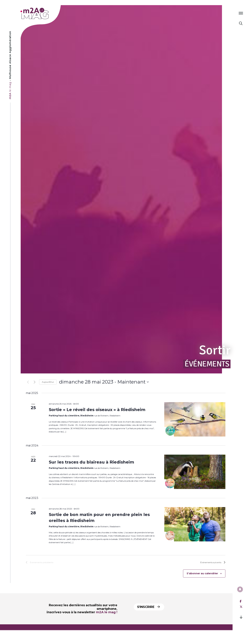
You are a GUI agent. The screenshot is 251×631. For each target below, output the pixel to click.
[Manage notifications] (240, 589)
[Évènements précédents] (28, 382)
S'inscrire (146, 607)
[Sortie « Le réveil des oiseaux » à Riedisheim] (194, 419)
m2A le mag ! (106, 612)
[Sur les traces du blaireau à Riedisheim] (194, 472)
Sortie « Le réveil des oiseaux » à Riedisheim (97, 409)
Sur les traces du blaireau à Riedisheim (91, 462)
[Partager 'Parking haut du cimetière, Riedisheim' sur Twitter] (241, 606)
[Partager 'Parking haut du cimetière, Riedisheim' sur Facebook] (240, 601)
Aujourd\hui (48, 382)
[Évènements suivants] (34, 382)
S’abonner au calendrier (202, 573)
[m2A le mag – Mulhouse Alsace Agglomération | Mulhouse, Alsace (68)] (45, 13)
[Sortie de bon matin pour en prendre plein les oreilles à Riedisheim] (194, 524)
